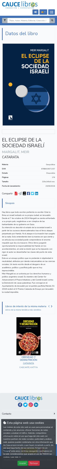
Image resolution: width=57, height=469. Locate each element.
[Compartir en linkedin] (36, 194)
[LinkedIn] (36, 405)
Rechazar (34, 463)
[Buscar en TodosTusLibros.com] (24, 194)
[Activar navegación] (51, 12)
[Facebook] (20, 405)
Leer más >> (16, 457)
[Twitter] (25, 405)
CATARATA (10, 157)
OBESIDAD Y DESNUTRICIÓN (28, 359)
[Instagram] (30, 405)
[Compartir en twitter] (32, 194)
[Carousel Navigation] (50, 306)
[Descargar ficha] (16, 194)
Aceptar (22, 463)
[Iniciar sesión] (35, 11)
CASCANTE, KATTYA (28, 367)
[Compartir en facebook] (28, 194)
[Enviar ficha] (20, 194)
